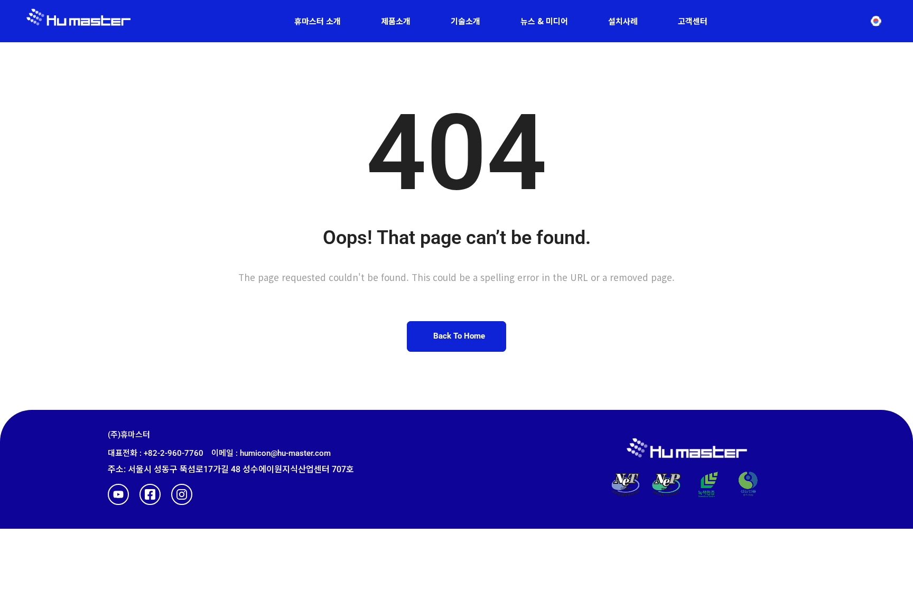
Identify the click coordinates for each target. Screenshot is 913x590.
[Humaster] (78, 21)
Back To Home (459, 336)
